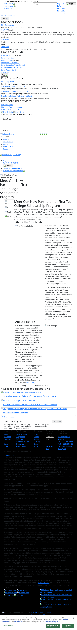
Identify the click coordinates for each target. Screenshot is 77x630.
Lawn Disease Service (9, 70)
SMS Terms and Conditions (41, 612)
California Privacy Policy (52, 622)
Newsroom (8, 444)
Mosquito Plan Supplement (11, 107)
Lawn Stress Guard (8, 58)
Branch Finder (8, 112)
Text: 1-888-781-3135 (65, 444)
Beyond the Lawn (41, 385)
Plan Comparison (7, 25)
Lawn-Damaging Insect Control (13, 65)
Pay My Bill (59, 8)
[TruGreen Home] (8, 16)
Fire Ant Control (7, 105)
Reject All (68, 626)
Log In (5, 160)
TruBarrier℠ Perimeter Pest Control (14, 91)
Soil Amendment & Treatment (12, 67)
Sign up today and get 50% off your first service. (22, 1)
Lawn (4, 18)
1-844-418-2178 (50, 438)
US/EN (71, 4)
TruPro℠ (4, 30)
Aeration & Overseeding (10, 63)
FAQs (36, 434)
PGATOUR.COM (43, 583)
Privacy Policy (18, 622)
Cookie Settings (8, 626)
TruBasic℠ (5, 47)
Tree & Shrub (6, 72)
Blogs (36, 446)
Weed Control (6, 60)
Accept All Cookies (53, 626)
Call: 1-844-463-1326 (65, 441)
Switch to (11, 168)
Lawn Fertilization (8, 55)
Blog (24, 385)
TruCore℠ (5, 39)
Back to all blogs (7, 417)
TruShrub (19, 439)
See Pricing (19, 112)
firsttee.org (30, 382)
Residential (8, 4)
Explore (13, 171)
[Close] (74, 618)
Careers (7, 8)
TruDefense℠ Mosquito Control (13, 86)
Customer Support (65, 446)
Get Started (57, 421)
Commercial (9, 6)
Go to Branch (8, 119)
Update (5, 131)
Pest (4, 75)
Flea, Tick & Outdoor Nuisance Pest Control (17, 96)
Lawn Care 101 (6, 109)
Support (16, 109)
